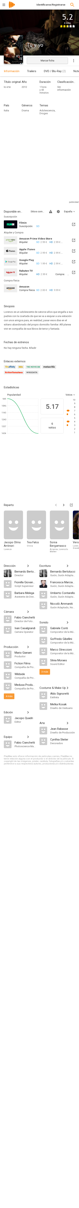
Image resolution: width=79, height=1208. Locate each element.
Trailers (31, 71)
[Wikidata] (32, 374)
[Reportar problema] (50, 211)
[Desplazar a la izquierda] (56, 505)
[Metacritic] (49, 369)
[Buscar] (72, 5)
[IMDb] (21, 369)
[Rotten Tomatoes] (14, 374)
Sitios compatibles (37, 211)
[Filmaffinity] (10, 369)
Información (11, 71)
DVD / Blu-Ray (55, 71)
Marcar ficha (47, 60)
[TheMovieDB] (33, 369)
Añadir (32, 347)
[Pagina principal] (12, 7)
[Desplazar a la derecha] (63, 505)
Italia (6, 110)
